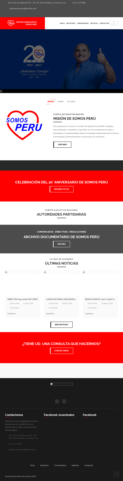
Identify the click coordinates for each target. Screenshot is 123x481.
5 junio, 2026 (28, 303)
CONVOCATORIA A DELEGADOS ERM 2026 (61, 299)
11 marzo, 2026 (107, 303)
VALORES (71, 102)
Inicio (62, 23)
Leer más (62, 144)
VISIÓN (61, 102)
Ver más (61, 244)
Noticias (94, 23)
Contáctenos (61, 351)
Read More (11, 314)
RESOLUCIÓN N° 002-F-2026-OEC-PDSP (100, 299)
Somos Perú (14, 303)
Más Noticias (61, 325)
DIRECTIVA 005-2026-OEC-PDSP (22, 299)
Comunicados (83, 23)
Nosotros (70, 23)
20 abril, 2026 (67, 303)
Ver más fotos (61, 189)
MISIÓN (51, 102)
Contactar (104, 23)
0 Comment (14, 308)
